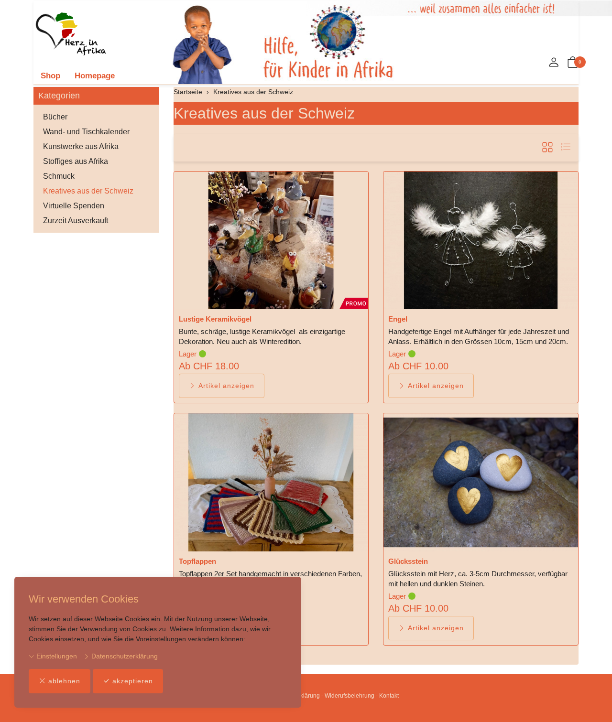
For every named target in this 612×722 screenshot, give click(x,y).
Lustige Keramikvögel (215, 319)
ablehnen (64, 681)
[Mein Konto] (553, 63)
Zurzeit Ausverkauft (75, 220)
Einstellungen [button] (55, 656)
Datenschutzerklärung (123, 656)
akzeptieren (132, 681)
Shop (50, 75)
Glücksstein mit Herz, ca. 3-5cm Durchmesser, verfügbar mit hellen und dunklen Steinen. (478, 579)
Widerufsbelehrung (349, 695)
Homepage (95, 75)
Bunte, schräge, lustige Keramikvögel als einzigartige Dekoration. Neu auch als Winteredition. (262, 336)
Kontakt (389, 695)
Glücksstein (408, 561)
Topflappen (197, 561)
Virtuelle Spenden (73, 206)
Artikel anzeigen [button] (226, 385)
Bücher (55, 117)
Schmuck (59, 176)
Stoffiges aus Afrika (75, 161)
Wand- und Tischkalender (86, 132)
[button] (573, 62)
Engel (397, 319)
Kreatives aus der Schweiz (264, 113)
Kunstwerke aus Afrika (81, 146)
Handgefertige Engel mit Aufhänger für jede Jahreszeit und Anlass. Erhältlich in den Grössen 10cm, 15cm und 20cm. (478, 336)
